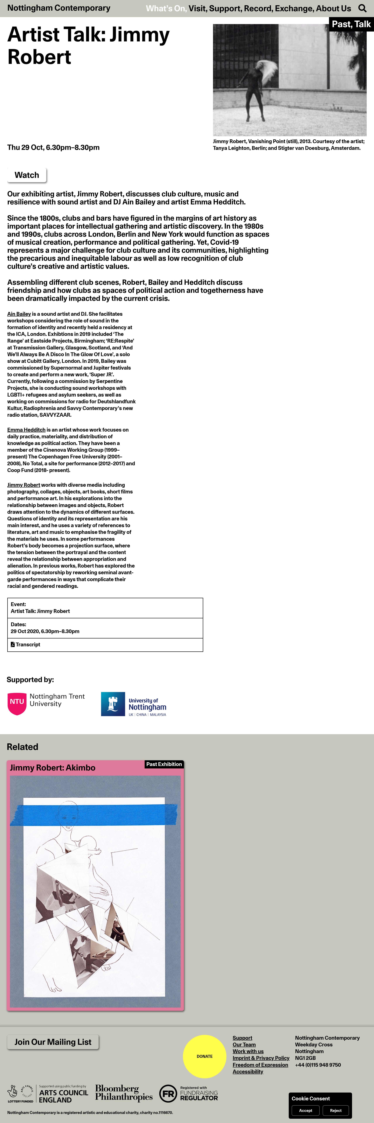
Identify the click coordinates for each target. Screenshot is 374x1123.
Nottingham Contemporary (58, 8)
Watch (27, 175)
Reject (336, 1111)
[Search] (359, 8)
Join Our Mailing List (53, 1042)
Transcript (27, 644)
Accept (305, 1111)
